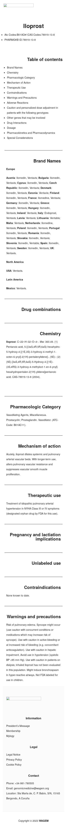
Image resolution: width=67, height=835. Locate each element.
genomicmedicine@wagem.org (31, 788)
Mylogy (10, 736)
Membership (13, 731)
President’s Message (18, 726)
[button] (62, 8)
